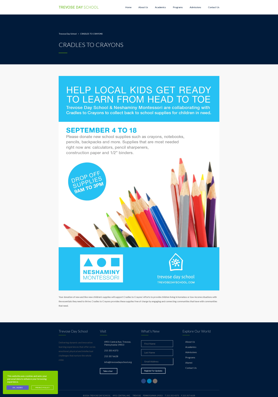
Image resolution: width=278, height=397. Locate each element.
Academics (160, 7)
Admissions (195, 7)
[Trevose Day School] (79, 7)
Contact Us (213, 7)
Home (128, 7)
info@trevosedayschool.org (118, 362)
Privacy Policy (42, 387)
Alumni (188, 362)
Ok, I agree (17, 387)
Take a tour (108, 371)
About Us (143, 7)
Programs (178, 7)
